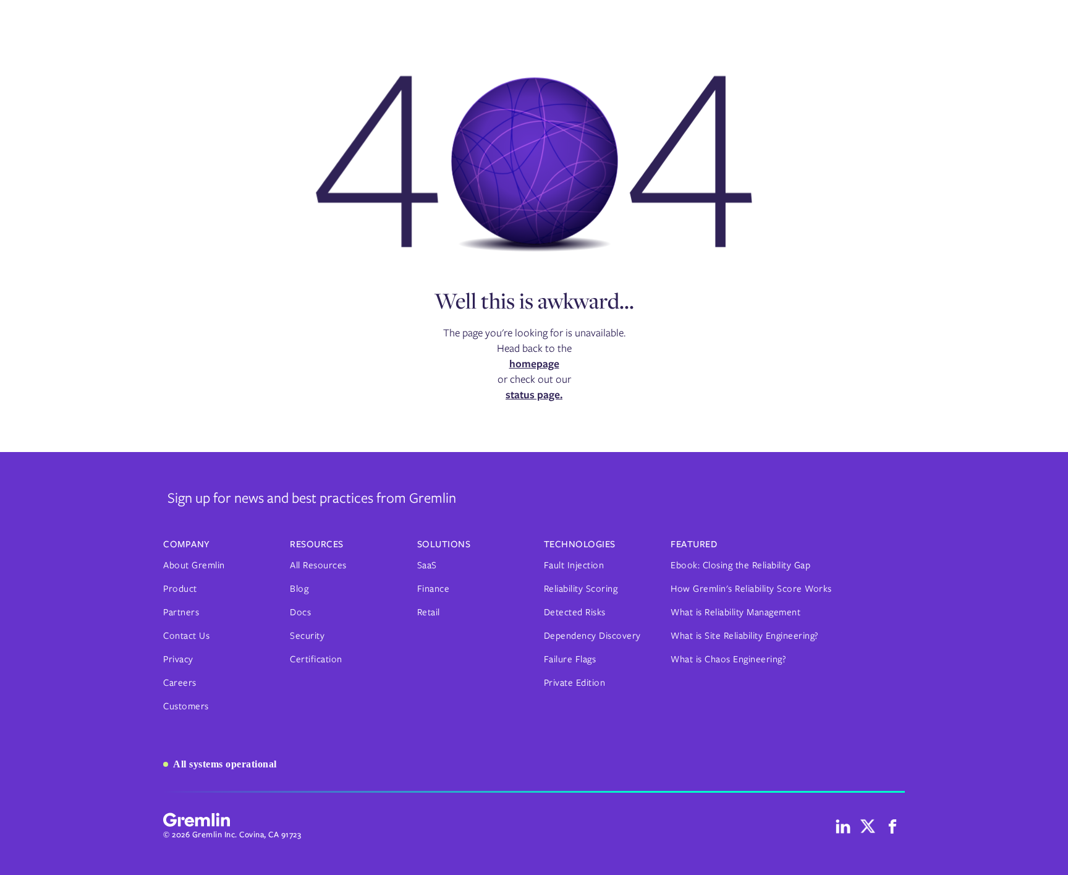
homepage (534, 363)
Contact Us (186, 635)
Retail (428, 612)
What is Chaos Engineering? (728, 659)
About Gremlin (194, 565)
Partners (181, 612)
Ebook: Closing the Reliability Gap (740, 565)
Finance (433, 588)
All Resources (318, 565)
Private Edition (575, 682)
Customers (186, 706)
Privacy (178, 659)
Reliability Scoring (581, 588)
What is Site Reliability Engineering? (745, 635)
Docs (300, 612)
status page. (534, 394)
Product (180, 588)
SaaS (427, 565)
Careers (180, 682)
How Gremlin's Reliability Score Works (751, 588)
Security (307, 635)
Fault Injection (574, 565)
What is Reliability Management (735, 612)
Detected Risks (575, 612)
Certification (316, 659)
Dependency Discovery (592, 635)
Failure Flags (570, 659)
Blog (299, 588)
